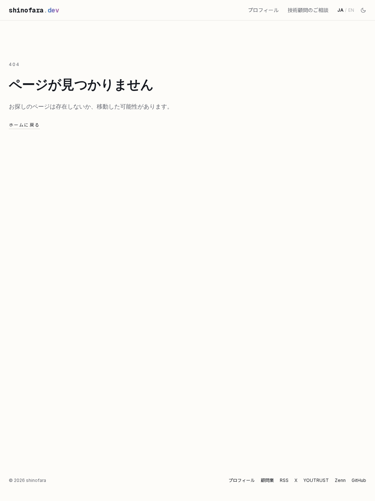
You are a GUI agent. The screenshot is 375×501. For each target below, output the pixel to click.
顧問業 (267, 480)
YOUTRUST (316, 480)
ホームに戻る (24, 125)
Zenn (340, 480)
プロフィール (263, 10)
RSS (284, 480)
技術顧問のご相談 (307, 10)
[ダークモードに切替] (363, 10)
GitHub (359, 480)
